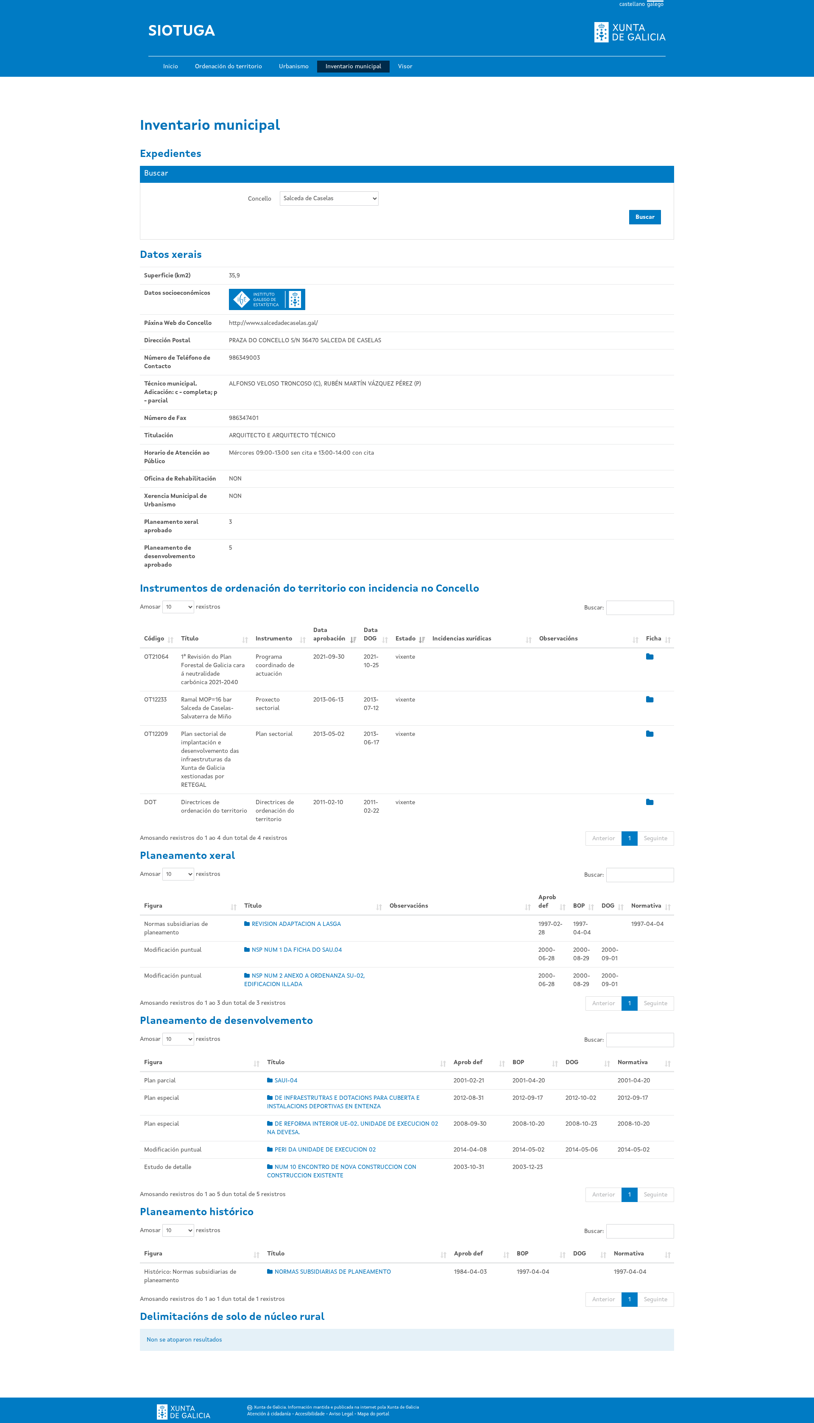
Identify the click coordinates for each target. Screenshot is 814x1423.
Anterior (603, 838)
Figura (153, 906)
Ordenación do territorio (228, 67)
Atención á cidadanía (269, 1414)
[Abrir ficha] (649, 657)
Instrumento (274, 639)
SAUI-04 (286, 1081)
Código (154, 639)
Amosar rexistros (180, 607)
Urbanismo (294, 67)
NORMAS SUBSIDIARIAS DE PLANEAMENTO (333, 1272)
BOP (579, 906)
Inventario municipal (353, 67)
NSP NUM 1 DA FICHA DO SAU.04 (297, 950)
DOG (608, 906)
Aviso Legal (341, 1414)
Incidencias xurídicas (461, 639)
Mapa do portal (373, 1414)
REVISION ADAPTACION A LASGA (296, 924)
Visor (405, 67)
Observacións (558, 639)
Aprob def (547, 902)
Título (189, 639)
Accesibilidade (310, 1414)
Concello (259, 199)
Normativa (646, 906)
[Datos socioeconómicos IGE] (267, 299)
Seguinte (655, 838)
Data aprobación (329, 634)
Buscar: (594, 608)
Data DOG (371, 634)
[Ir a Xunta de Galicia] (183, 1412)
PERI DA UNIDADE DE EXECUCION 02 (325, 1150)
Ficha (653, 639)
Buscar (645, 217)
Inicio (170, 67)
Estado (405, 639)
